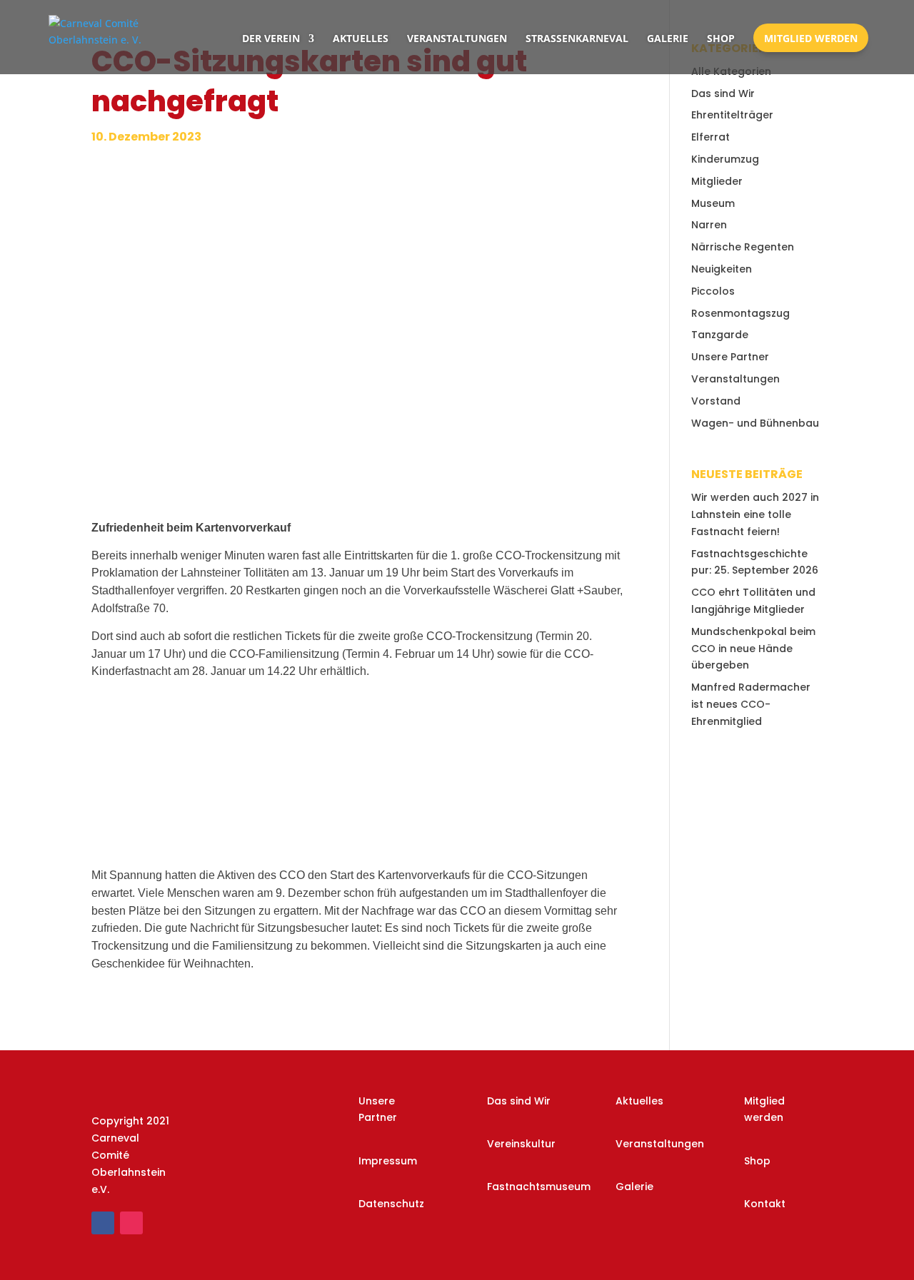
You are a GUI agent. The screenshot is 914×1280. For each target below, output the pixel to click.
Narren (709, 225)
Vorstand (715, 401)
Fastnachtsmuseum (539, 1186)
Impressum (387, 1161)
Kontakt (764, 1204)
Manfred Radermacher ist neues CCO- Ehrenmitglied (750, 704)
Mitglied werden (811, 38)
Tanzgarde (719, 334)
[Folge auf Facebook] (102, 1223)
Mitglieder (717, 181)
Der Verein (271, 38)
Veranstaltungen (457, 38)
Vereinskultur (521, 1144)
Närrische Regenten (742, 247)
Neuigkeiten (721, 269)
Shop (721, 38)
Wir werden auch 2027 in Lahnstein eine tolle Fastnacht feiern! (755, 514)
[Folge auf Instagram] (131, 1223)
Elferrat (710, 137)
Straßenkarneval (577, 38)
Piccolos (713, 291)
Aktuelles (360, 38)
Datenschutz (391, 1204)
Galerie (667, 38)
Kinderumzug (725, 159)
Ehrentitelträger (732, 115)
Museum (713, 203)
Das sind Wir (723, 93)
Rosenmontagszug (740, 313)
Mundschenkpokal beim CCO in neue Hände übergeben (753, 648)
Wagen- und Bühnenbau (755, 423)
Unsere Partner (730, 357)
